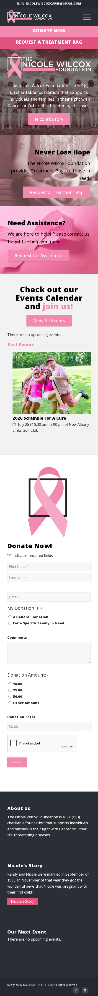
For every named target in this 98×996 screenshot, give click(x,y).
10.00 (17, 683)
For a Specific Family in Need (38, 623)
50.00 (17, 696)
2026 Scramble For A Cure (39, 418)
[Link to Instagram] (85, 990)
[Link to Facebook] (75, 990)
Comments (17, 637)
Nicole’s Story (22, 901)
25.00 (17, 690)
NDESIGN (29, 984)
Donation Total (21, 717)
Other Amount (26, 702)
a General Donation (30, 617)
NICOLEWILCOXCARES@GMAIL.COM (53, 3)
